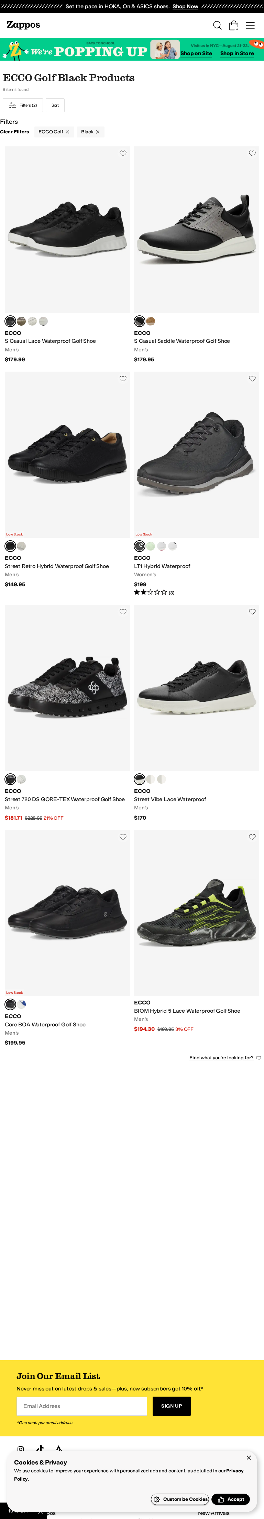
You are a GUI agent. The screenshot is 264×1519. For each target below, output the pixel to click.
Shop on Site (196, 53)
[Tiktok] (39, 1449)
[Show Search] (217, 25)
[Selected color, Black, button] (10, 321)
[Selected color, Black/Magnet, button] (139, 779)
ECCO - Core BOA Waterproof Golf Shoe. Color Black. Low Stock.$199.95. (67, 938)
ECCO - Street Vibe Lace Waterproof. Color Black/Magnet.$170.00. (196, 713)
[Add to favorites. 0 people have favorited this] (123, 153)
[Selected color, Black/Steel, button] (139, 321)
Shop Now (185, 6)
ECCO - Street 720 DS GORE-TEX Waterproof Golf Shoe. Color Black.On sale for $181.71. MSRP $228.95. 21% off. (67, 713)
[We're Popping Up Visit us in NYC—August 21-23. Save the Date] (132, 49)
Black (87, 132)
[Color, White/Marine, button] (43, 321)
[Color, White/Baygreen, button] (150, 779)
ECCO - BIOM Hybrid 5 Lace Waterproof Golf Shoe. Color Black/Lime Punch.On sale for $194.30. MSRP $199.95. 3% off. (196, 938)
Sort (55, 105)
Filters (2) (28, 105)
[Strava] (59, 1449)
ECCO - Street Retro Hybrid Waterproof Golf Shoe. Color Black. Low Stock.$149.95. (67, 484)
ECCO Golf (50, 132)
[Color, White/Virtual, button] (21, 1004)
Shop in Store (237, 53)
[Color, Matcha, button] (150, 546)
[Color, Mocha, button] (21, 546)
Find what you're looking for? (221, 1058)
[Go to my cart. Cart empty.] (234, 25)
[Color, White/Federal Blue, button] (161, 779)
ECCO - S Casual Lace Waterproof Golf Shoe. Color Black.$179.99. (67, 254)
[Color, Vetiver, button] (21, 321)
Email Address (41, 1406)
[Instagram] (20, 1449)
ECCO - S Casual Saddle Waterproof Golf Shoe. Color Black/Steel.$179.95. (196, 254)
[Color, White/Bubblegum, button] (161, 546)
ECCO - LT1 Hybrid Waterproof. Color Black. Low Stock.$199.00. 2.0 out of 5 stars (196, 484)
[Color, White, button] (32, 321)
